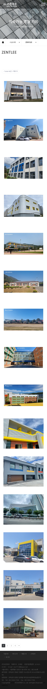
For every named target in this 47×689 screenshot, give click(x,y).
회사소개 (14, 654)
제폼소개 (23, 654)
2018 (12, 683)
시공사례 (13, 42)
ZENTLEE (28, 42)
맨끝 (19, 645)
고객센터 (32, 654)
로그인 (8, 657)
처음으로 (5, 654)
